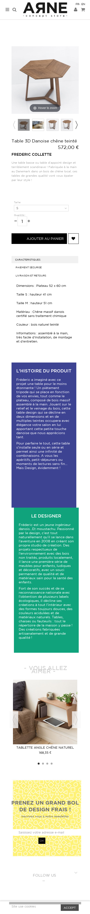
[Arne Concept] (45, 9)
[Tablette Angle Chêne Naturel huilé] (45, 712)
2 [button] (43, 764)
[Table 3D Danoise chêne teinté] (24, 125)
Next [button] (76, 125)
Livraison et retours (31, 275)
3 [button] (47, 764)
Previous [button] (14, 125)
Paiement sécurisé (29, 267)
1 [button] (39, 764)
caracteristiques (27, 259)
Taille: (18, 202)
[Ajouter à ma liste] (73, 238)
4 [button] (52, 764)
